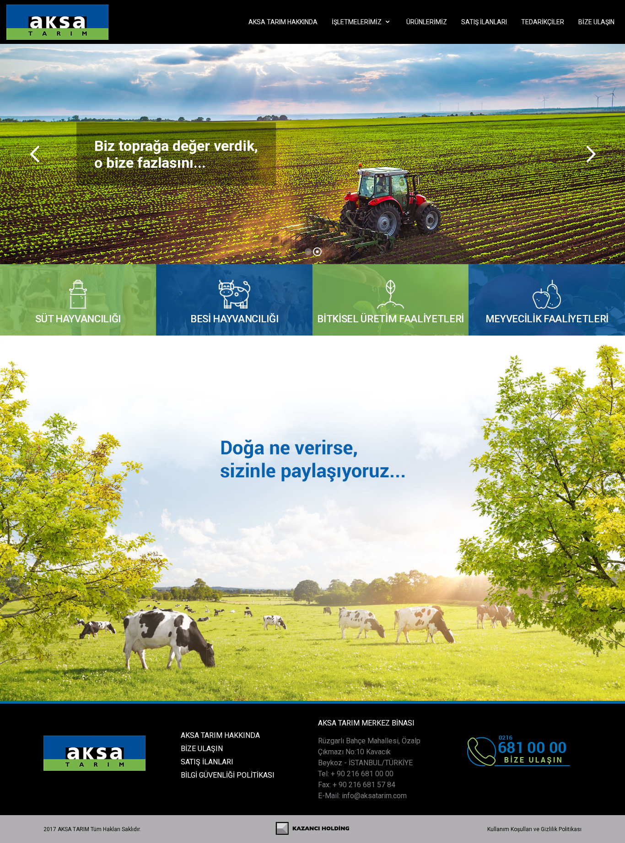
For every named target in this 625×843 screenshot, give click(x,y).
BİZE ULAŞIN (202, 748)
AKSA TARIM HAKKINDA (220, 735)
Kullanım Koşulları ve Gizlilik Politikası (534, 829)
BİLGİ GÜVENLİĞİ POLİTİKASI (228, 775)
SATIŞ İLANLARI (207, 762)
